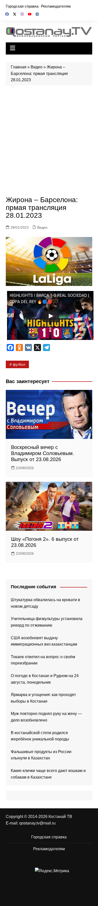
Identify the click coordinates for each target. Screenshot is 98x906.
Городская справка (22, 6)
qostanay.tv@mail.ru (37, 823)
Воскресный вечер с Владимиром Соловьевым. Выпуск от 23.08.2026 (42, 453)
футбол (19, 364)
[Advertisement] (49, 142)
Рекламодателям (56, 6)
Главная (18, 67)
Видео (36, 67)
